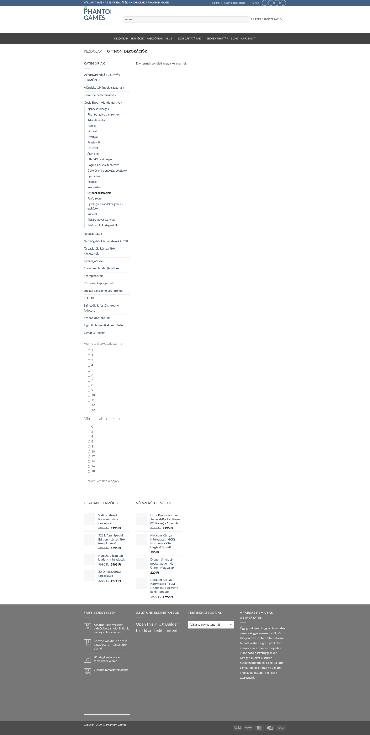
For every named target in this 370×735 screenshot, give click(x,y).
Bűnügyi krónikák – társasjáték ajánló (107, 659)
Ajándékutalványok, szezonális (104, 87)
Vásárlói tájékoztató (234, 3)
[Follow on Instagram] (271, 3)
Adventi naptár (96, 120)
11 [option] (93, 399)
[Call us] (283, 3)
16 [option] (93, 466)
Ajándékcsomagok (98, 109)
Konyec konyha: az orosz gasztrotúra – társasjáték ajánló (110, 644)
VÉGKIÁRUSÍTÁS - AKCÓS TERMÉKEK (102, 78)
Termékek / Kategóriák (147, 39)
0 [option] (92, 426)
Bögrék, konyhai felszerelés (103, 165)
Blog (234, 39)
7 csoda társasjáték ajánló (111, 669)
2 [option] (92, 355)
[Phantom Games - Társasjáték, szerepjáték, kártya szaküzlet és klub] (100, 19)
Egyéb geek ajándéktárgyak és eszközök (105, 206)
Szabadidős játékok (97, 317)
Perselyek (92, 148)
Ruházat (92, 214)
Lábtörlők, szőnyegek (99, 159)
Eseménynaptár (217, 39)
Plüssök (91, 125)
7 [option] (92, 380)
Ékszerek (92, 131)
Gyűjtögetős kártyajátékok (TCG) (106, 241)
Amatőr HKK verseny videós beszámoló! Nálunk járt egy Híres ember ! (111, 628)
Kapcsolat (248, 39)
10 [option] (93, 395)
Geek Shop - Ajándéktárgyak (103, 102)
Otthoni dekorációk (99, 193)
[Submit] (246, 19)
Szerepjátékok (93, 275)
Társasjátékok (93, 233)
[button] (107, 343)
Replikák (92, 181)
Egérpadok (93, 176)
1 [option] (92, 350)
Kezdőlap (121, 39)
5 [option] (92, 370)
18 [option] (93, 471)
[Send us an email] (277, 3)
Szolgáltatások (189, 39)
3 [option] (92, 360)
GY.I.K (255, 3)
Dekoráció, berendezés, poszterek (107, 170)
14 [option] (93, 461)
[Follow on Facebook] (264, 3)
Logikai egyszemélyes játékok (103, 290)
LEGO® (89, 298)
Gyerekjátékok (93, 261)
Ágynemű (93, 153)
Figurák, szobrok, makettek (103, 114)
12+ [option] (94, 409)
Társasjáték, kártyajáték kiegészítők (99, 251)
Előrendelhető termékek (100, 95)
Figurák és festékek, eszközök (103, 325)
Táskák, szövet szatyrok (101, 219)
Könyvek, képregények (99, 283)
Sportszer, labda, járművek (101, 268)
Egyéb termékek (94, 332)
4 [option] (92, 365)
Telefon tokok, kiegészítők (102, 225)
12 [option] (93, 404)
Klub (168, 39)
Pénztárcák (93, 142)
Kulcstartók (94, 187)
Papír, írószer (94, 198)
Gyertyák (92, 137)
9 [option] (92, 390)
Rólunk (215, 3)
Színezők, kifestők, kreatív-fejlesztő (102, 308)
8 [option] (92, 385)
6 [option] (92, 375)
